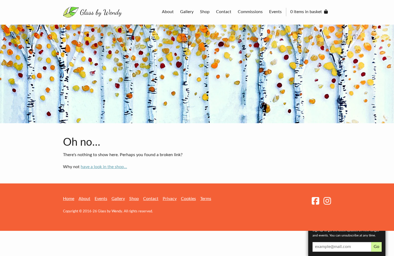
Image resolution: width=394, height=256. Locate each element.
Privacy (170, 199)
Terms (205, 199)
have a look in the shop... (104, 167)
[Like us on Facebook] (315, 201)
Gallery (187, 12)
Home (68, 199)
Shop (205, 12)
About (168, 12)
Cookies (188, 199)
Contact (223, 12)
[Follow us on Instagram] (327, 201)
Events (275, 12)
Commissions (250, 12)
